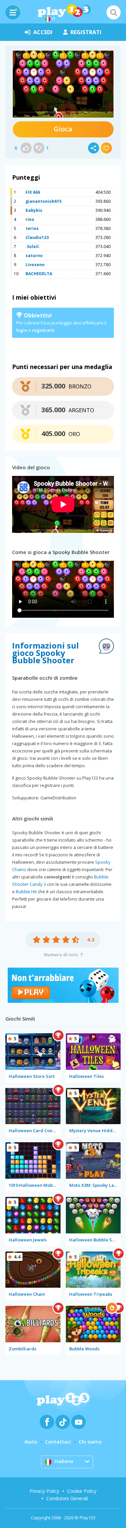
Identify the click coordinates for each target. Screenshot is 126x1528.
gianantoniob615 (43, 201)
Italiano (64, 1461)
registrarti (43, 330)
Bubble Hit (26, 892)
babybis (34, 210)
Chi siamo (90, 1442)
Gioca (63, 128)
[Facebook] (47, 1422)
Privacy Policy (44, 1491)
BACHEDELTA (39, 274)
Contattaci (58, 1442)
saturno (34, 255)
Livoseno (35, 264)
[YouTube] (78, 1422)
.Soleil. (33, 246)
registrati (86, 32)
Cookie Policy (81, 1491)
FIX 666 (33, 192)
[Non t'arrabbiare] (63, 1001)
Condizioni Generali (67, 1498)
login (21, 330)
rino (30, 219)
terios (32, 228)
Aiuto (31, 1442)
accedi (42, 32)
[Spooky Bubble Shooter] (63, 84)
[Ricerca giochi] (114, 12)
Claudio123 (37, 237)
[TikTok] (62, 1422)
